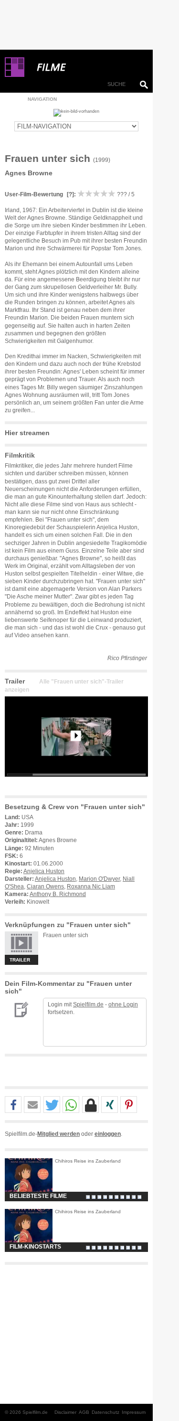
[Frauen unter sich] (76, 784)
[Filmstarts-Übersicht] (85, 67)
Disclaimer (65, 1412)
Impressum (134, 1412)
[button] (13, 1105)
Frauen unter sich (65, 935)
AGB (84, 1412)
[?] (69, 194)
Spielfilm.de (88, 1004)
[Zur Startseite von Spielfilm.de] (14, 75)
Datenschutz (105, 1412)
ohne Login (123, 1004)
